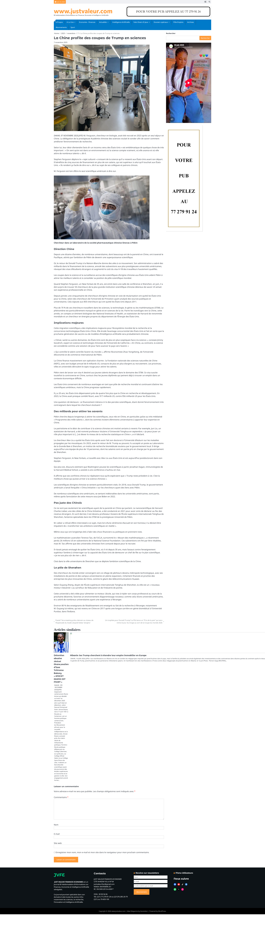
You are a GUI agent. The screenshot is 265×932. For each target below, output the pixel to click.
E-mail (57, 834)
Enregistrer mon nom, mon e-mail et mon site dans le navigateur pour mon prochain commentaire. (102, 852)
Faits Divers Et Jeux (141, 22)
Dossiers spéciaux (161, 22)
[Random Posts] (205, 2)
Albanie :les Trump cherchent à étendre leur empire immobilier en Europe (108, 655)
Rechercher (170, 33)
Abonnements (61, 27)
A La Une (70, 22)
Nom (56, 824)
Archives (190, 22)
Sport (73, 27)
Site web (58, 843)
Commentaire (61, 797)
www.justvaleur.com (83, 10)
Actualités (103, 22)
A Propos (59, 22)
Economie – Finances (87, 22)
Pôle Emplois (178, 22)
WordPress (162, 911)
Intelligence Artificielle (121, 22)
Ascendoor (144, 911)
